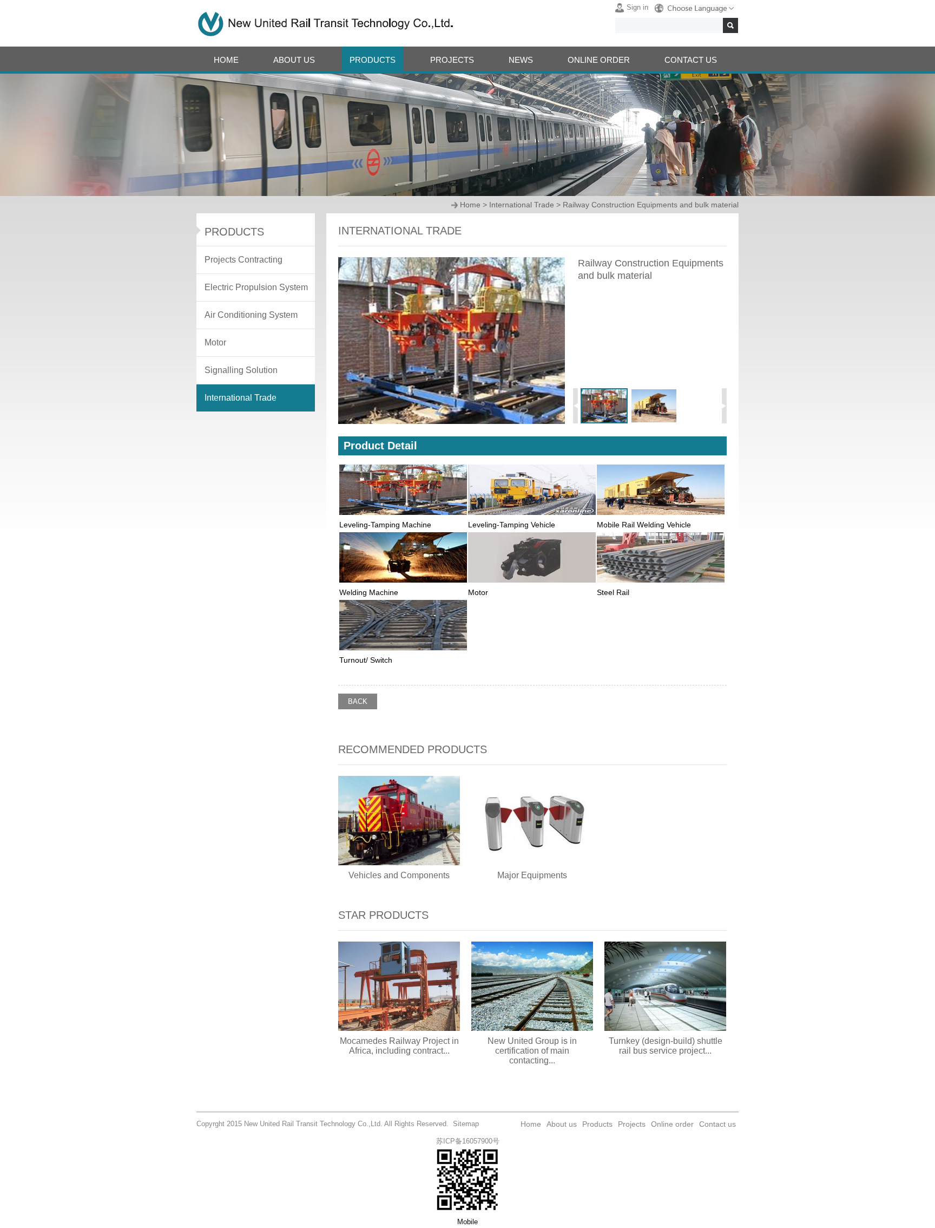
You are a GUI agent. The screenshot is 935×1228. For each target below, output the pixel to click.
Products (597, 1124)
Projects (632, 1124)
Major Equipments (532, 875)
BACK (357, 701)
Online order (672, 1124)
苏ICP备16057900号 (467, 1141)
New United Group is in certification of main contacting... (532, 1050)
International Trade (521, 204)
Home (470, 204)
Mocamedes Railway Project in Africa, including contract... (399, 1045)
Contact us (717, 1124)
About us (561, 1124)
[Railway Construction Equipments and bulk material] (451, 421)
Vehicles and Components (399, 875)
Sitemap (466, 1124)
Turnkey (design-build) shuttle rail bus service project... (665, 1045)
